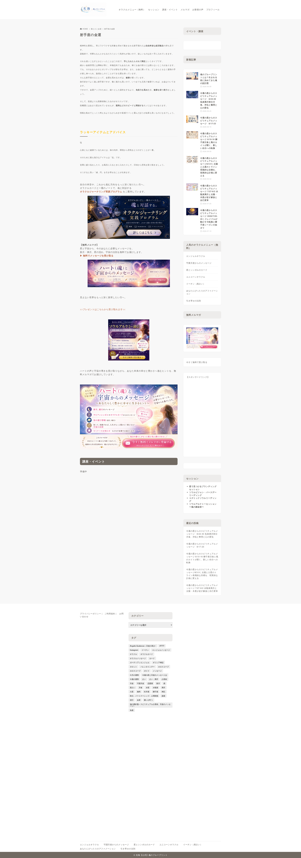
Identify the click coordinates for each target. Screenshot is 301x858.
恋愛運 (150, 683)
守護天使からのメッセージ (199, 263)
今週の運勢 (134, 679)
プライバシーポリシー (90, 613)
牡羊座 (146, 691)
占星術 (164, 679)
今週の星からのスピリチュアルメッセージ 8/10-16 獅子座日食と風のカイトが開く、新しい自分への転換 (202, 558)
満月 (163, 687)
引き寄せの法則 (193, 300)
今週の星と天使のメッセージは (154, 675)
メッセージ (157, 670)
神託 (163, 691)
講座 (163, 695)
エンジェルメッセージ (161, 650)
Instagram (134, 650)
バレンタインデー (148, 666)
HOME (85, 29)
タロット (133, 666)
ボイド (146, 670)
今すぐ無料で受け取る (196, 362)
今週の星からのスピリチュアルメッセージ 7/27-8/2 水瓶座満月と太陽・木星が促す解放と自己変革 (202, 588)
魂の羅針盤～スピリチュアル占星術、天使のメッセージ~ (150, 705)
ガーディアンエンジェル (139, 662)
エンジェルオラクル (195, 256)
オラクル (133, 654)
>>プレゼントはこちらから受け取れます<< (102, 309)
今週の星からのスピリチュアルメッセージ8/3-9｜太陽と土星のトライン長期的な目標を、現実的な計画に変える (202, 574)
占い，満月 (153, 679)
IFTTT (162, 645)
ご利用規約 (110, 613)
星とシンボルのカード (196, 269)
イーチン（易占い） (195, 283)
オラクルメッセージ (138, 658)
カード (152, 658)
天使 (131, 683)
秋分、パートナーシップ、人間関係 (144, 695)
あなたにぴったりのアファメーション (202, 292)
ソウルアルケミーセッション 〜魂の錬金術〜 (203, 505)
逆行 (131, 700)
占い (144, 679)
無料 (139, 691)
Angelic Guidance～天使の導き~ (143, 645)
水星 (147, 687)
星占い (132, 687)
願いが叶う (148, 700)
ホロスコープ (163, 666)
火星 (131, 691)
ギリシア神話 (158, 662)
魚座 (131, 710)
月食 (140, 687)
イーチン (145, 650)
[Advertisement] (202, 418)
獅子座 (155, 691)
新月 (158, 683)
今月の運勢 (134, 675)
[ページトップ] (296, 853)
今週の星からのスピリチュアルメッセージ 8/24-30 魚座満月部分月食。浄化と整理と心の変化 (202, 533)
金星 (139, 700)
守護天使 (140, 683)
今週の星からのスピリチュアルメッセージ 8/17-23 (202, 545)
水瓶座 (155, 687)
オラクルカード (147, 654)
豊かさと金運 (96, 29)
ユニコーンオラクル (195, 276)
